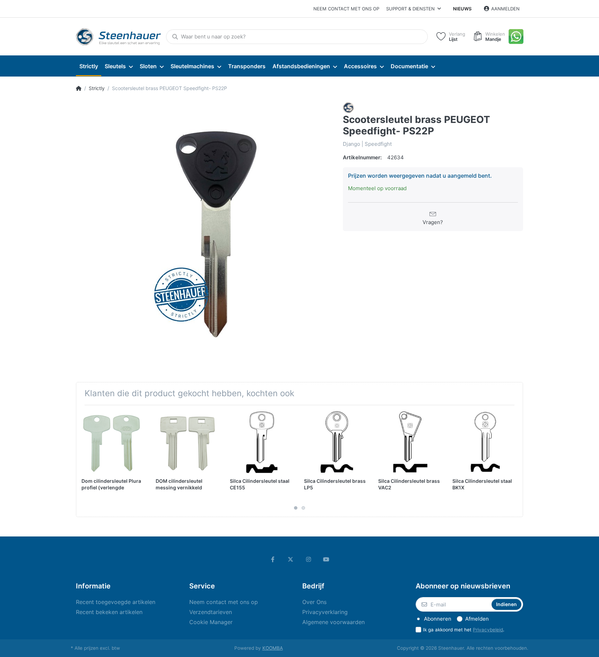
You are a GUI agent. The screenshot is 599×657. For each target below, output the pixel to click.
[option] (204, 230)
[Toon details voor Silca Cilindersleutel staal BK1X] (484, 442)
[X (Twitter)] (290, 559)
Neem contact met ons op (346, 8)
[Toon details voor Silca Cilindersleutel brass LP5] (335, 442)
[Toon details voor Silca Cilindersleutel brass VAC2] (410, 442)
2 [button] (303, 508)
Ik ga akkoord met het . (463, 629)
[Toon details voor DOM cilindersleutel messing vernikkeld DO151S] (187, 442)
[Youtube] (326, 559)
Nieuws (462, 8)
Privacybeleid (488, 629)
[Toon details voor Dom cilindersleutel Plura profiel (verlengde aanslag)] (113, 442)
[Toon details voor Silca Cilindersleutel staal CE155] (261, 442)
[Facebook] (272, 559)
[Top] (78, 88)
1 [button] (295, 508)
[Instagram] (308, 559)
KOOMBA (272, 648)
